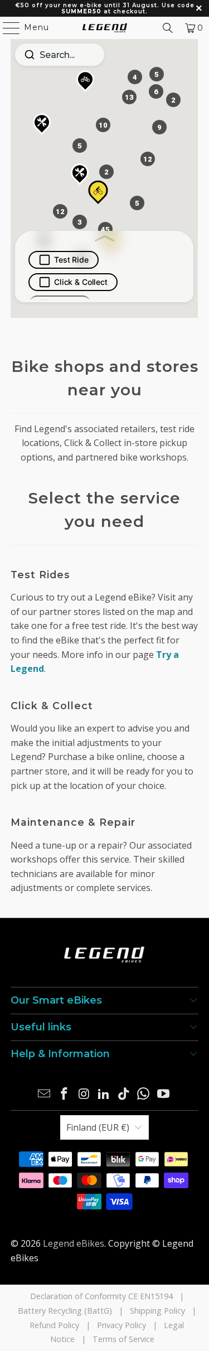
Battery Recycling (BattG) (65, 1310)
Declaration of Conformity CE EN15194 (101, 1296)
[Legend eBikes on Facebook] (64, 1094)
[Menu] (6, 28)
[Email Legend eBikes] (44, 1094)
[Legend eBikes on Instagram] (84, 1094)
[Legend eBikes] (104, 28)
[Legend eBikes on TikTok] (123, 1094)
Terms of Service (123, 1339)
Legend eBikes (73, 1243)
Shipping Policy (157, 1310)
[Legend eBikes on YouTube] (163, 1094)
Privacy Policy (121, 1325)
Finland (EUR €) (97, 1127)
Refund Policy (54, 1325)
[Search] (167, 28)
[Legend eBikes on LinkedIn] (104, 1094)
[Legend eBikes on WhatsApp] (143, 1094)
